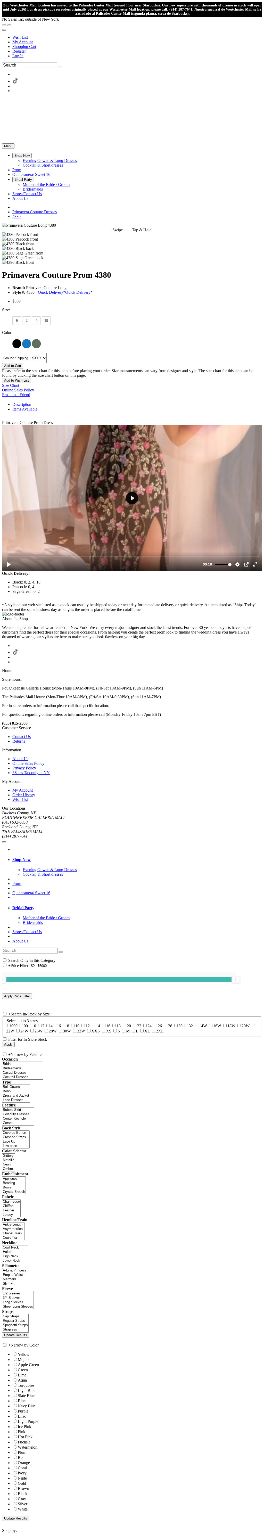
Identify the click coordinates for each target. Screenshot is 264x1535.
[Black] (16, 343)
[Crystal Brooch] (14, 1192)
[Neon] (8, 1164)
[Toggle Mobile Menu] (4, 842)
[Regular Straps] (15, 1321)
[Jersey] (11, 1215)
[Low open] (15, 1146)
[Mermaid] (14, 1279)
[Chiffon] (11, 1206)
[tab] (137, 859)
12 (88, 1026)
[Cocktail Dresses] (22, 1077)
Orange (24, 1462)
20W (246, 1026)
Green (23, 1370)
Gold (22, 1483)
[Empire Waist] (14, 1275)
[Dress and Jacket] (16, 1096)
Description (21, 404)
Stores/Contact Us (27, 932)
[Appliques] (14, 1179)
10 (77, 1026)
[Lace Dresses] (16, 1100)
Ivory (22, 1473)
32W (81, 1031)
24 (149, 1026)
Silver (22, 1504)
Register (19, 51)
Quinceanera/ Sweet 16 (31, 893)
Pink (21, 1432)
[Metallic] (8, 1160)
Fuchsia (24, 1442)
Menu (8, 146)
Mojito (23, 1359)
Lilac (22, 1416)
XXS (95, 1031)
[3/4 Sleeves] (18, 1298)
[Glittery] (8, 1156)
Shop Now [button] (21, 859)
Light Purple (28, 1421)
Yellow (23, 1354)
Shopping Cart (24, 46)
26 (160, 1026)
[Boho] (16, 1091)
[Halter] (15, 1252)
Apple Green (28, 1364)
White (23, 1509)
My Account (22, 42)
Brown (23, 1488)
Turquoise (26, 1385)
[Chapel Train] (13, 1233)
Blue (22, 1401)
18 (119, 1026)
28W (53, 1031)
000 (14, 1026)
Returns (18, 741)
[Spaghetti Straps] (15, 1325)
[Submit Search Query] (61, 952)
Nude (22, 1478)
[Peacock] (26, 343)
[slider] (236, 979)
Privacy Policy (24, 768)
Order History (23, 795)
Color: (7, 332)
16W (217, 1026)
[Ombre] (8, 1169)
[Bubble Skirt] (18, 1110)
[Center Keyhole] (18, 1119)
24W (24, 1031)
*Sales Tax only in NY (31, 772)
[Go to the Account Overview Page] (4, 30)
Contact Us (21, 736)
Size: (6, 310)
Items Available (24, 409)
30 (180, 1026)
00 (26, 1026)
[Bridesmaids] (22, 1068)
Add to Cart (12, 366)
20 (129, 1026)
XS (108, 1031)
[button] (22, 155)
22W (10, 1031)
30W (67, 1031)
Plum (22, 1452)
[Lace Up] (15, 1141)
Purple (23, 1411)
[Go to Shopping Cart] (4, 25)
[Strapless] (15, 1329)
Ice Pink (24, 1426)
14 (98, 1026)
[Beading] (14, 1183)
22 (139, 1026)
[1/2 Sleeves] (18, 1293)
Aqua (22, 1380)
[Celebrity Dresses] (18, 1114)
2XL (160, 1031)
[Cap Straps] (15, 1316)
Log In (17, 56)
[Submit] (60, 66)
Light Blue (26, 1390)
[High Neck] (15, 1256)
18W (231, 1026)
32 (191, 1026)
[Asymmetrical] (13, 1229)
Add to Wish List (16, 380)
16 (108, 1026)
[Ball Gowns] (16, 1087)
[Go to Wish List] (9, 25)
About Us (20, 759)
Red (21, 1457)
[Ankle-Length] (13, 1224)
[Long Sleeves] (18, 1302)
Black (22, 1493)
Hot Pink (25, 1437)
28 (170, 1026)
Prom (16, 883)
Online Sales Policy (18, 390)
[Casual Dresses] (22, 1073)
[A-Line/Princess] (14, 1270)
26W (39, 1031)
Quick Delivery (77, 292)
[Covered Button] (15, 1133)
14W (203, 1026)
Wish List (20, 37)
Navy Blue (27, 1406)
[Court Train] (13, 1238)
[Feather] (11, 1210)
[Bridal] (22, 1064)
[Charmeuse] (11, 1202)
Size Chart (10, 385)
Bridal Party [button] (23, 908)
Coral (22, 1468)
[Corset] (18, 1123)
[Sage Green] (36, 343)
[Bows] (14, 1187)
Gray (22, 1499)
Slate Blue (26, 1395)
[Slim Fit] (14, 1284)
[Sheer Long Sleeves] (18, 1306)
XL (147, 1031)
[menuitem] (137, 37)
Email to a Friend (16, 394)
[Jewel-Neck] (15, 1261)
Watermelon (27, 1447)
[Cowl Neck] (15, 1247)
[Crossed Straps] (15, 1137)
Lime (22, 1375)
